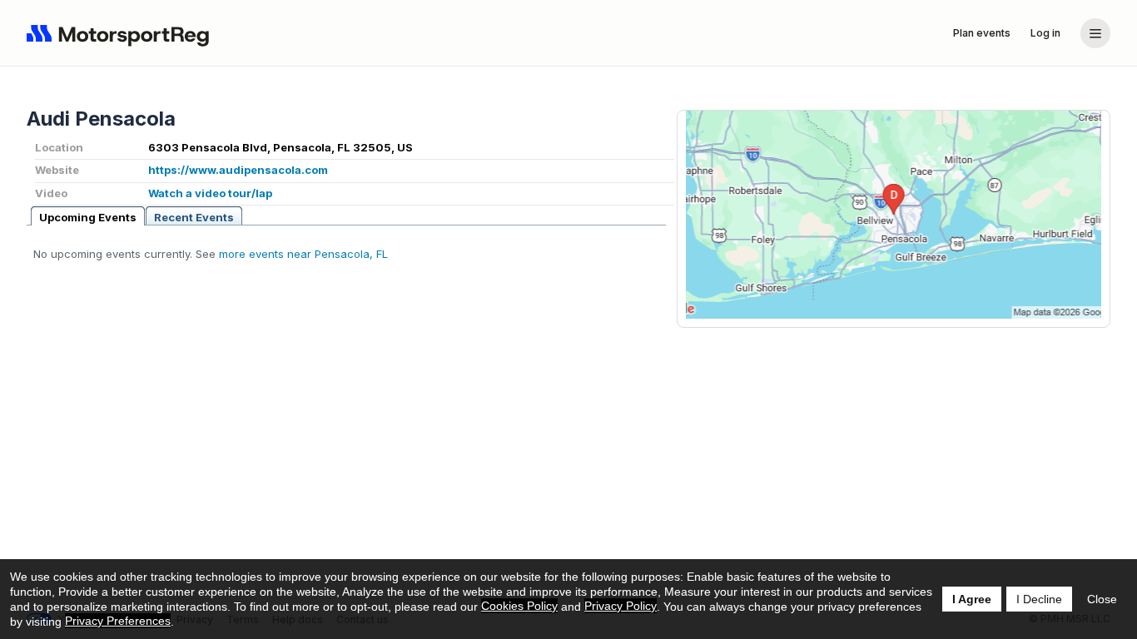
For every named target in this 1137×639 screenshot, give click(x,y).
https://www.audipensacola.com (238, 169)
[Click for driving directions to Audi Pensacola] (893, 215)
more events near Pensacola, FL (303, 253)
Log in (1045, 33)
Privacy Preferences (118, 620)
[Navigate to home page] (121, 33)
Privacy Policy (620, 605)
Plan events (981, 33)
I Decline (1039, 599)
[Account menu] (1095, 33)
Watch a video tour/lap (210, 193)
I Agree (971, 599)
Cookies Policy (519, 605)
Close (1102, 599)
